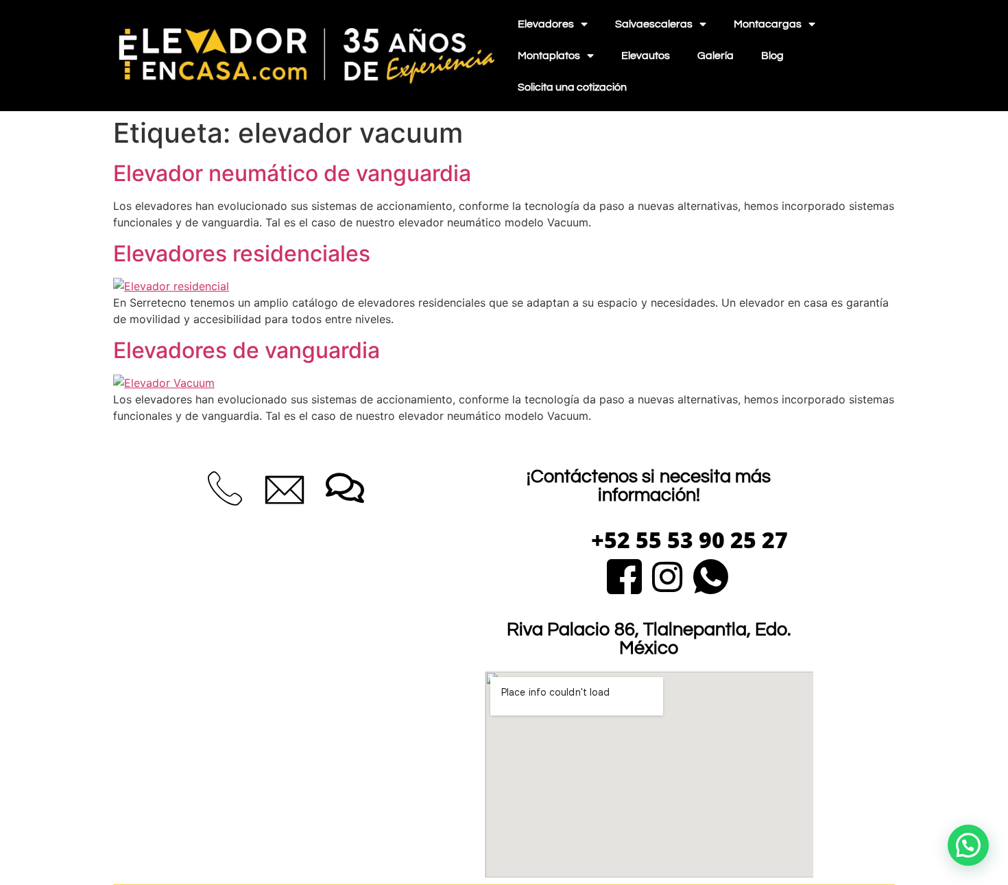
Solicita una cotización (572, 87)
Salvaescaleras (654, 24)
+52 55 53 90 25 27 (689, 539)
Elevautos (645, 55)
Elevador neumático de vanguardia (292, 173)
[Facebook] (624, 574)
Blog (772, 55)
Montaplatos (549, 55)
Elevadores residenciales (241, 253)
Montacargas (768, 24)
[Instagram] (667, 574)
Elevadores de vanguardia (246, 350)
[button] (968, 845)
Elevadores (546, 24)
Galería (715, 55)
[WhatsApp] (711, 574)
